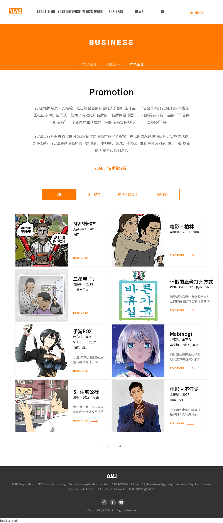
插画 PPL (162, 194)
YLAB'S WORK (92, 12)
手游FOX (82, 331)
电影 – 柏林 (182, 226)
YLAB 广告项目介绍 (110, 168)
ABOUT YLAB (46, 12)
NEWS (139, 12)
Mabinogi (181, 334)
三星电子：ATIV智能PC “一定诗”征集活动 (86, 279)
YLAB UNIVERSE (69, 12)
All (59, 194)
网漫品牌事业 (128, 194)
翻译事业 (113, 64)
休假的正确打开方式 (191, 281)
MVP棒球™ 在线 (84, 223)
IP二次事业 (88, 64)
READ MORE (80, 258)
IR (162, 12)
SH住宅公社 (86, 392)
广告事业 (137, 64)
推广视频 (93, 194)
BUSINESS (116, 12)
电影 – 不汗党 (184, 389)
